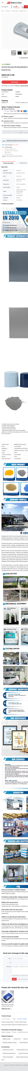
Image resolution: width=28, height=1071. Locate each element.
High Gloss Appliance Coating (9, 1042)
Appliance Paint (22, 11)
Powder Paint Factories (8, 1049)
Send (14, 979)
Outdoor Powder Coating (22, 1057)
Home (2, 11)
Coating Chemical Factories (9, 1053)
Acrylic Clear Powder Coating (8, 1024)
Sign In (3, 156)
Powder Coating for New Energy (8, 1022)
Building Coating (6, 1039)
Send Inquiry (14, 82)
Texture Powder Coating (20, 1022)
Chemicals (8, 11)
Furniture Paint (16, 1039)
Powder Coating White (8, 1057)
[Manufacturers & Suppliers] (14, 2)
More (2, 1059)
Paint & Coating (14, 11)
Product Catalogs (22, 1019)
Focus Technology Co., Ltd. (18, 1065)
